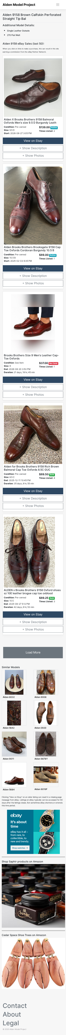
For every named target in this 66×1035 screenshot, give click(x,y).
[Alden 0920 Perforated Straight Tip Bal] (45, 713)
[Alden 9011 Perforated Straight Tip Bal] (14, 744)
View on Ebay (33, 141)
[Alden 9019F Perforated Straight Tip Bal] (46, 774)
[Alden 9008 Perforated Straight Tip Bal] (46, 682)
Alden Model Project (19, 5)
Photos (39, 155)
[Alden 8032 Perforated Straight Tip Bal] (14, 682)
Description (39, 148)
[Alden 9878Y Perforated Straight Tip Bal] (45, 744)
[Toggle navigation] (57, 4)
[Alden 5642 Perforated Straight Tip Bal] (14, 713)
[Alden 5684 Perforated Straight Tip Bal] (14, 775)
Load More (33, 652)
